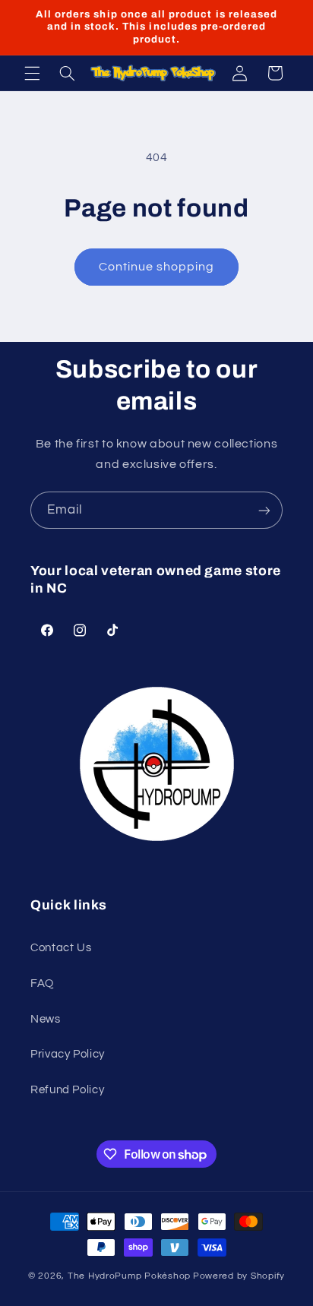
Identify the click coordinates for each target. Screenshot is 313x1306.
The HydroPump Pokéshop (129, 1276)
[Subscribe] (264, 510)
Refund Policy (67, 1090)
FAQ (42, 983)
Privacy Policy (67, 1054)
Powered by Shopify (239, 1276)
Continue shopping (157, 267)
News (45, 1019)
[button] (31, 72)
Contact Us (60, 947)
